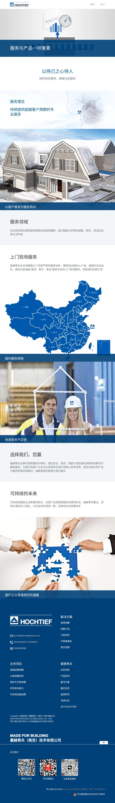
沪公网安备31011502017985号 (41, 721)
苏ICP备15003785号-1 (19, 721)
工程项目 (65, 635)
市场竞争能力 (17, 688)
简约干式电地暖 (18, 682)
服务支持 (65, 688)
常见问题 (65, 647)
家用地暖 (65, 623)
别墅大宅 (65, 629)
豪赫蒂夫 (66, 663)
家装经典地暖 (17, 670)
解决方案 (66, 616)
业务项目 (16, 663)
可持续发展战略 (18, 694)
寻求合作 (65, 700)
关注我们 (14, 752)
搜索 (92, 4)
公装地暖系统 (17, 676)
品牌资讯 (65, 694)
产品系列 (65, 676)
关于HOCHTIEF (69, 707)
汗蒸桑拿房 (66, 641)
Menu (102, 4)
